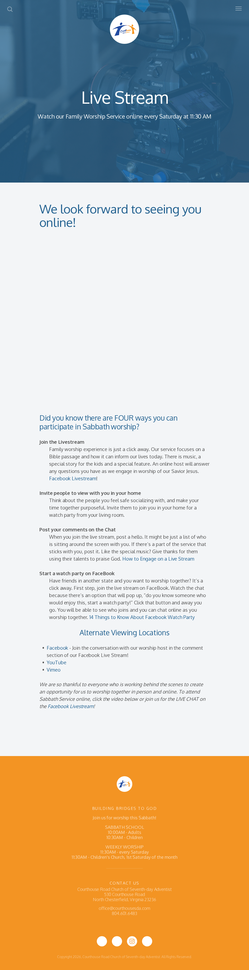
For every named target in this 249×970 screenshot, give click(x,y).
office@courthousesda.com (124, 908)
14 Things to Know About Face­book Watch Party (142, 617)
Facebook (57, 648)
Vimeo (54, 669)
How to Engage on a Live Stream (158, 558)
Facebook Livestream (72, 478)
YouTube (56, 662)
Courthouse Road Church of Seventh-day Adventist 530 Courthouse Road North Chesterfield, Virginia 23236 (124, 894)
